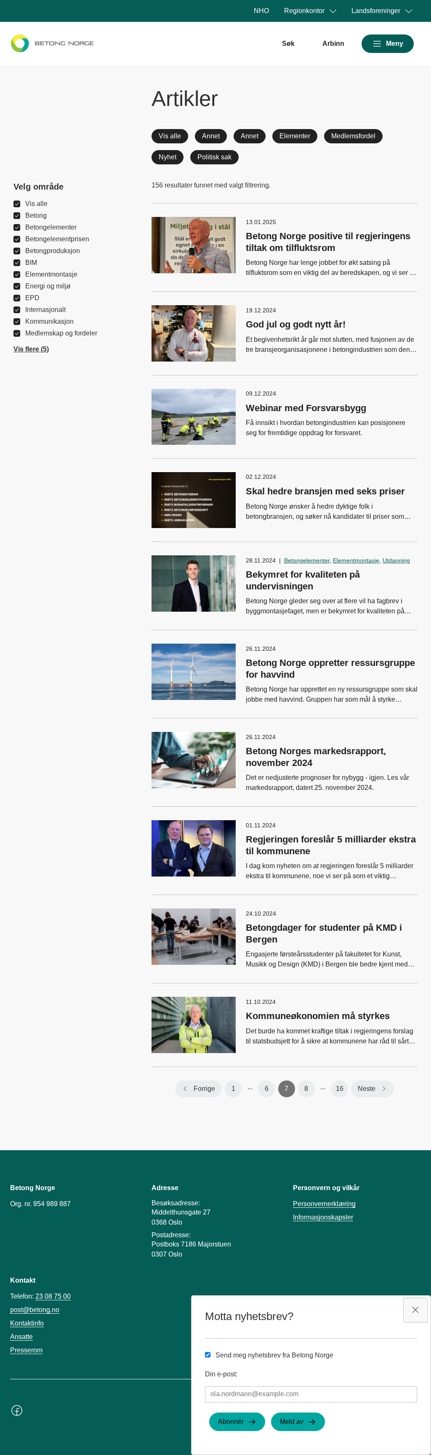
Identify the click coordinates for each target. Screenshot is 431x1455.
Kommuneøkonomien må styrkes (318, 1016)
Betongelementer (307, 560)
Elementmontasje (356, 560)
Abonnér (231, 1421)
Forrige (204, 1088)
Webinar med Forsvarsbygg (306, 408)
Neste (366, 1088)
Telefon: (40, 1296)
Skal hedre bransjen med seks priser (325, 491)
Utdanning (396, 560)
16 (339, 1088)
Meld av (291, 1421)
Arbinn (333, 43)
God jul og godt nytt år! (296, 324)
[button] (31, 349)
